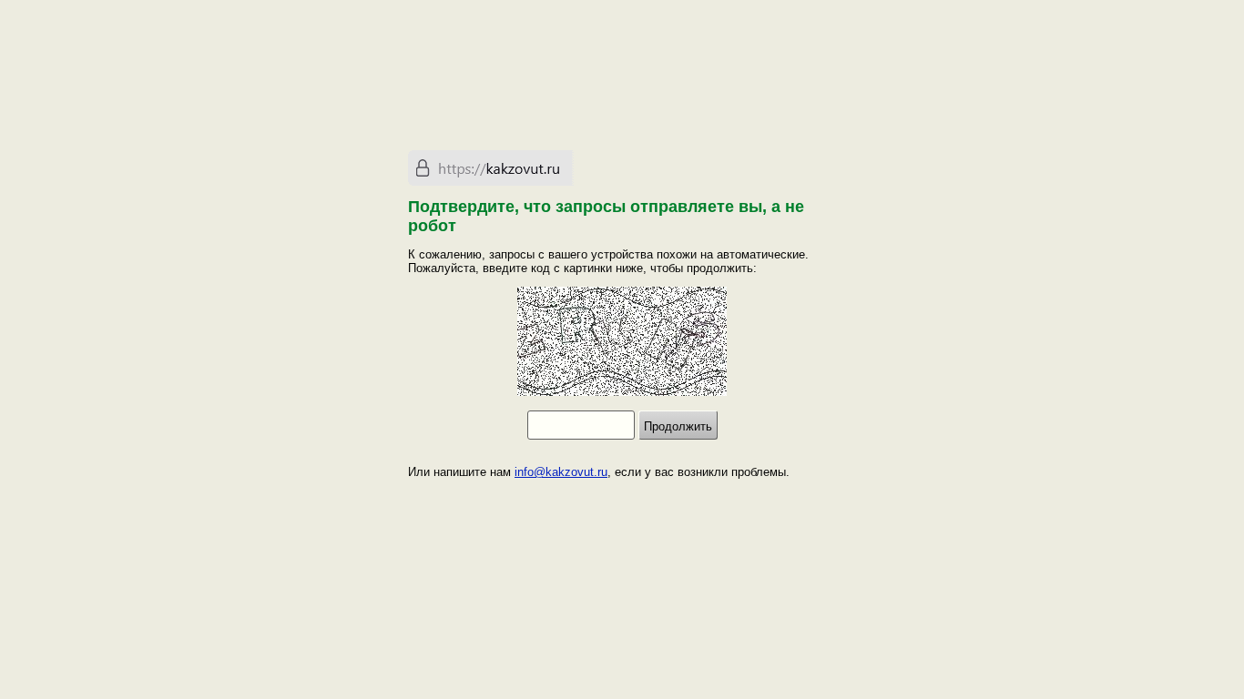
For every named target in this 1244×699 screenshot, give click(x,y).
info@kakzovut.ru (561, 472)
